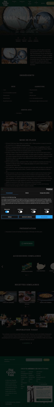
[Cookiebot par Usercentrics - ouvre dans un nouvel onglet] (47, 189)
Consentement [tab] (9, 193)
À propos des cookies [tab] (44, 193)
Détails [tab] (27, 193)
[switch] (20, 212)
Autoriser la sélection (27, 216)
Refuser (10, 216)
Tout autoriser (44, 216)
